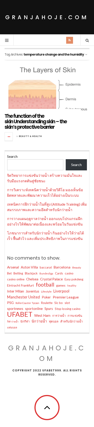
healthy (71, 285)
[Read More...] (9, 136)
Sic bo (58, 303)
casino (69, 273)
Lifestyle (46, 291)
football (45, 284)
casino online (15, 279)
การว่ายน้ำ (59, 315)
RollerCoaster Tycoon (27, 302)
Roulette (46, 303)
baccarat (46, 267)
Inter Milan (15, 291)
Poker (46, 297)
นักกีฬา (25, 321)
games (60, 285)
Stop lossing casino (68, 309)
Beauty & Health (30, 136)
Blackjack (31, 273)
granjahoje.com (47, 17)
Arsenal (13, 267)
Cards (59, 273)
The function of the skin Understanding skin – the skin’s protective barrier (36, 122)
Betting (18, 273)
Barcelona (62, 267)
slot (67, 303)
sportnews (15, 308)
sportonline (34, 308)
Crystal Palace (51, 279)
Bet (9, 273)
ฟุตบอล (53, 321)
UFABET (19, 314)
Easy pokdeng (74, 279)
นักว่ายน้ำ (39, 321)
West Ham (42, 315)
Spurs (48, 308)
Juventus (32, 291)
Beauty (76, 267)
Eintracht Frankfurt (20, 285)
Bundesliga (46, 273)
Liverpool (61, 291)
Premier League (66, 297)
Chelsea (32, 279)
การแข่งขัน (75, 315)
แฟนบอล (12, 327)
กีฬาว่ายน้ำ (12, 321)
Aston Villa (29, 267)
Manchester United (23, 297)
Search (12, 156)
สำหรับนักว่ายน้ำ (71, 321)
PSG (10, 303)
